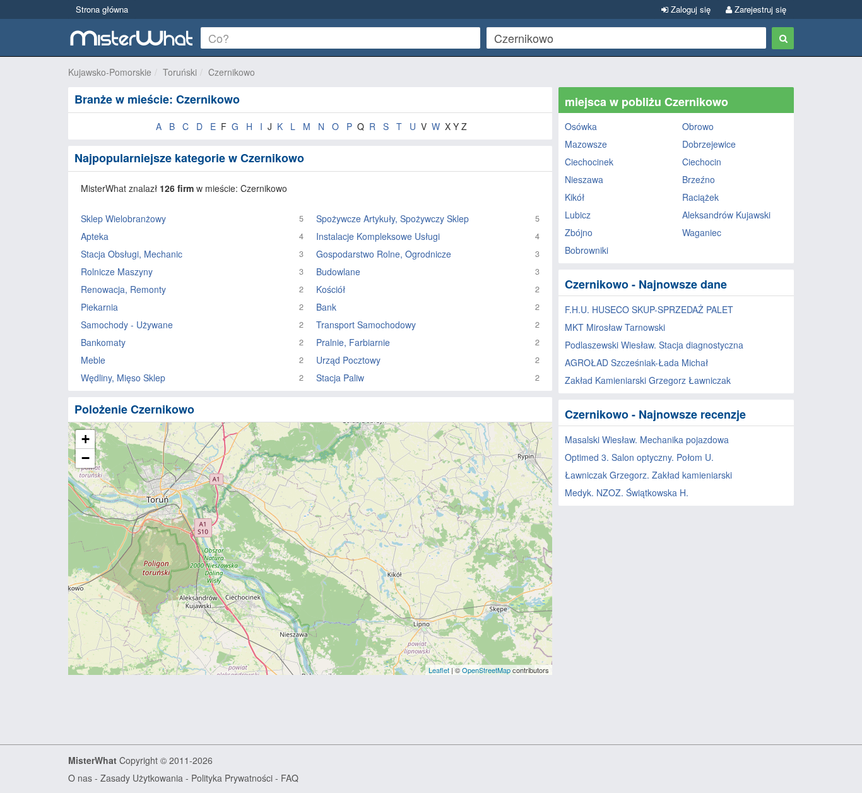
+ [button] (85, 439)
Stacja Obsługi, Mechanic (131, 253)
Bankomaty (103, 342)
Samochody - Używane (127, 324)
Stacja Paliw (340, 377)
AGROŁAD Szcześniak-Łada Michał (636, 362)
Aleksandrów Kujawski (726, 214)
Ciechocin (701, 161)
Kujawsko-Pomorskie (109, 72)
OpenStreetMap (486, 670)
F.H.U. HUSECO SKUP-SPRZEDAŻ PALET (649, 309)
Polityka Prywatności (232, 778)
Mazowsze (586, 144)
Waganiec (701, 232)
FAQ (289, 778)
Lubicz (578, 214)
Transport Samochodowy (366, 324)
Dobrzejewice (709, 144)
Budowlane (338, 271)
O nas (80, 778)
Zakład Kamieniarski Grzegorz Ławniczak (648, 380)
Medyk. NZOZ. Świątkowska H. (626, 492)
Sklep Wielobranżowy (123, 218)
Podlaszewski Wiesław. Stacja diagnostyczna (654, 344)
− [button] (85, 458)
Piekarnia (99, 307)
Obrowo (698, 126)
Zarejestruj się (759, 9)
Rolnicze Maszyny (117, 271)
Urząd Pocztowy (348, 360)
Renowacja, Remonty (123, 289)
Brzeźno (698, 179)
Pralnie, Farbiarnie (353, 342)
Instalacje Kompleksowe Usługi (378, 236)
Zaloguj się (689, 9)
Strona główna (102, 9)
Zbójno (579, 232)
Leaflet (438, 670)
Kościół (330, 289)
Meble (93, 360)
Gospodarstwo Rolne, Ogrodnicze (383, 253)
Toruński (180, 72)
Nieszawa (584, 179)
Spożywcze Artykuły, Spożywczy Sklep (392, 218)
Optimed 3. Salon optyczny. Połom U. (639, 457)
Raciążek (700, 197)
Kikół (574, 197)
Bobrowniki (586, 250)
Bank (326, 307)
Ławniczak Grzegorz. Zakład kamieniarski (648, 474)
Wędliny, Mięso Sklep (123, 377)
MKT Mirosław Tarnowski (615, 327)
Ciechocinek (589, 161)
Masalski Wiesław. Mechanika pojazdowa (647, 439)
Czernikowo (231, 72)
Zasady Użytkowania (141, 778)
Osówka (581, 126)
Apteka (95, 236)
